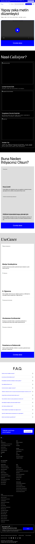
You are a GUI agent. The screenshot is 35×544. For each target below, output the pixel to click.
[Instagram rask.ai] (15, 538)
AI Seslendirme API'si (19, 449)
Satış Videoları (3, 482)
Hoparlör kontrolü (4, 448)
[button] (9, 4)
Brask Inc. (16, 541)
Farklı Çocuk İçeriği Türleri (5, 479)
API (1, 453)
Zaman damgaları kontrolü (5, 445)
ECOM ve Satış (18, 477)
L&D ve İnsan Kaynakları (20, 474)
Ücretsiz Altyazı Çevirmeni (20, 486)
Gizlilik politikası (21, 535)
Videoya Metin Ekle (4, 515)
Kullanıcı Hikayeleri (19, 442)
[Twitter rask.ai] (9, 538)
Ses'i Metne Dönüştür (4, 510)
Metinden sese (3, 508)
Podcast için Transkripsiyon (5, 507)
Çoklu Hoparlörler (4, 450)
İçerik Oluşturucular (19, 469)
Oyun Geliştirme (3, 480)
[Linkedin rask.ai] (11, 538)
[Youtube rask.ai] (20, 538)
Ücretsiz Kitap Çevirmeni (20, 491)
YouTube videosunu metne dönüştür (7, 495)
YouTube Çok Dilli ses (4, 474)
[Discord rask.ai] (13, 538)
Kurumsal (17, 454)
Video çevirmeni (4, 497)
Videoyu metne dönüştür (5, 502)
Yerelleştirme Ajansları (5, 467)
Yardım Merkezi (18, 451)
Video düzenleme (4, 469)
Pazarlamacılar (18, 467)
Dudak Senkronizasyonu (5, 520)
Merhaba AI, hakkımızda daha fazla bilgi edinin (9, 535)
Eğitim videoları (3, 472)
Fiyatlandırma (3, 442)
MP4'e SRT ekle (3, 513)
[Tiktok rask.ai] (17, 538)
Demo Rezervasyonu (19, 456)
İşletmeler (18, 472)
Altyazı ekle (3, 503)
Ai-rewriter (3, 452)
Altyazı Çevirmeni (4, 518)
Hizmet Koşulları (28, 535)
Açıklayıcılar (3, 477)
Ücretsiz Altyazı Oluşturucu (20, 483)
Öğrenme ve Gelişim (4, 466)
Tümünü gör (3, 521)
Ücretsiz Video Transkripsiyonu (21, 488)
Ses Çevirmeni (3, 505)
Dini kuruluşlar (3, 484)
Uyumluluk (18, 445)
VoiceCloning (3, 447)
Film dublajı (18, 479)
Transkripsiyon (3, 500)
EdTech (17, 466)
